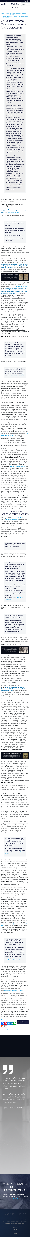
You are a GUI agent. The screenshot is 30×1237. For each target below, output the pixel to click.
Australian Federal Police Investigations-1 (16, 13)
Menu (15, 7)
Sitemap (15, 1233)
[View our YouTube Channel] (15, 1229)
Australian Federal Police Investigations (15, 1223)
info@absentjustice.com (10, 1)
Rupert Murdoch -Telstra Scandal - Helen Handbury (15, 1221)
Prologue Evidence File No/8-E (13, 990)
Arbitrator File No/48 (17, 375)
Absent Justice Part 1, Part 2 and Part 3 (12, 14)
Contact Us (15, 1199)
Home (2, 13)
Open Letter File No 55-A (11, 519)
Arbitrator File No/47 (13, 212)
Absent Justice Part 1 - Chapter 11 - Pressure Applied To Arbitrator (15, 17)
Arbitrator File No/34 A (18, 518)
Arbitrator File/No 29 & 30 (17, 466)
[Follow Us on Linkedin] (16, 1229)
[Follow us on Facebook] (13, 1229)
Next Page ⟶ (23, 1022)
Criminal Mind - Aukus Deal (18, 1219)
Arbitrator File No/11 (22, 286)
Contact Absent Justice (8, 1030)
